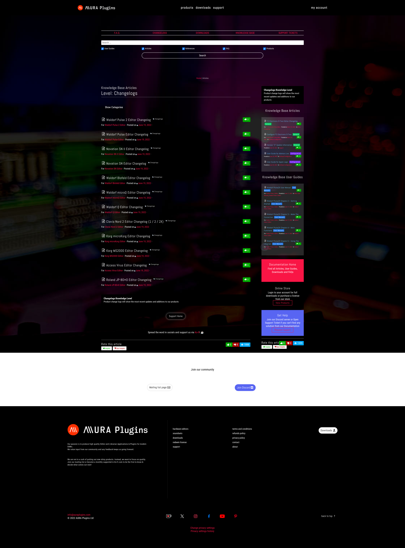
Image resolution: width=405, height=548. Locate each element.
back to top (326, 516)
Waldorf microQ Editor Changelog (127, 192)
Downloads (326, 430)
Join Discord (243, 387)
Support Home (176, 316)
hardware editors (180, 429)
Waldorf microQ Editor (115, 197)
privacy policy (238, 438)
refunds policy (238, 433)
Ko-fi (197, 332)
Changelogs (159, 119)
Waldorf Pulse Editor (114, 139)
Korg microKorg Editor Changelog (127, 236)
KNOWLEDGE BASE (245, 32)
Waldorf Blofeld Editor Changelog (127, 178)
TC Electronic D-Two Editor (273, 127)
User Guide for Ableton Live (278, 153)
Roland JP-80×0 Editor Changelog (128, 280)
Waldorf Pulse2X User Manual (279, 187)
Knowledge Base (283, 275)
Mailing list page (158, 387)
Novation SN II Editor (114, 154)
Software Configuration (285, 156)
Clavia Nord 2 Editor (114, 227)
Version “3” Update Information (279, 145)
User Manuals (277, 204)
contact (235, 442)
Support (281, 148)
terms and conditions (242, 429)
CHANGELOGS (160, 32)
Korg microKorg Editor (115, 241)
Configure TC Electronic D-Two (279, 134)
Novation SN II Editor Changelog (127, 149)
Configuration (296, 153)
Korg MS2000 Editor (114, 256)
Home (198, 78)
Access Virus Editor (114, 270)
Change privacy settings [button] (202, 527)
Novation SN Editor (113, 168)
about (235, 446)
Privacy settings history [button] (202, 531)
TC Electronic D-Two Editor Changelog (282, 121)
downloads (178, 438)
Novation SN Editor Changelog (125, 163)
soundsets (177, 433)
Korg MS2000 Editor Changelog (126, 251)
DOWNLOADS (202, 32)
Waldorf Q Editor (112, 212)
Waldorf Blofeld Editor (115, 183)
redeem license (180, 442)
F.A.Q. (117, 32)
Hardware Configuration (275, 139)
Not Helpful (120, 348)
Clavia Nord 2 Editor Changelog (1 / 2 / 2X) (134, 221)
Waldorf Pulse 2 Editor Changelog (128, 120)
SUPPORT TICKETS (288, 32)
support (176, 446)
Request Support (283, 330)
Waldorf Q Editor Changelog (124, 207)
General (268, 124)
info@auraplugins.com (79, 514)
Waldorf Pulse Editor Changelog (126, 134)
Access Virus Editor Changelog (126, 265)
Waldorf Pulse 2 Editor (115, 125)
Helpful (107, 348)
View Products (283, 302)
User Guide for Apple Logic (277, 162)
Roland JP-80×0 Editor (115, 285)
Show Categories (114, 107)
